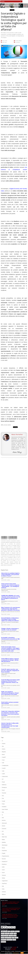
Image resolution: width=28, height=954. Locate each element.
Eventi (3, 790)
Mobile (3, 839)
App (3, 746)
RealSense (4, 864)
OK (22, 952)
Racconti (4, 858)
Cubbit (3, 773)
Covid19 (3, 768)
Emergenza (4, 787)
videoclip (4, 891)
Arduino (3, 749)
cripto (3, 771)
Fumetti (3, 801)
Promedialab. (14, 947)
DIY (3, 779)
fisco (3, 795)
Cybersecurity (5, 776)
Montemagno (4, 845)
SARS (3, 867)
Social (3, 872)
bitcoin (3, 754)
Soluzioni (4, 875)
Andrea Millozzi (19, 40)
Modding (4, 842)
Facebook (4, 792)
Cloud (3, 760)
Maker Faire (4, 836)
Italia (3, 42)
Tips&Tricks (4, 883)
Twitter (2, 927)
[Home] (10, 5)
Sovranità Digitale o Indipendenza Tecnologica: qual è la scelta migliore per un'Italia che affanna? (14, 21)
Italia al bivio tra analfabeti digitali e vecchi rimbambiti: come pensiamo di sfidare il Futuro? (10, 903)
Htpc (3, 812)
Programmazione (5, 856)
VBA (3, 886)
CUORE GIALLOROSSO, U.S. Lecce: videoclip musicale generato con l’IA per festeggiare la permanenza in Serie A (10, 916)
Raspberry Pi (4, 861)
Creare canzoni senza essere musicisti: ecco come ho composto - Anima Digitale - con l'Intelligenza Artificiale (11, 909)
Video (3, 889)
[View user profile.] (6, 440)
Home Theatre (5, 809)
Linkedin (7, 927)
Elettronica (4, 784)
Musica (3, 847)
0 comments (17, 42)
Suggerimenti (4, 880)
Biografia (4, 751)
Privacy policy (13, 948)
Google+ (9, 927)
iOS (3, 831)
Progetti (3, 853)
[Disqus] (14, 477)
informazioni (16, 952)
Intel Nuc (4, 820)
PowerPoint (4, 850)
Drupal (3, 782)
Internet (3, 825)
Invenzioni (4, 828)
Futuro (5, 42)
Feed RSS (14, 927)
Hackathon (4, 806)
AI (2, 740)
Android (3, 743)
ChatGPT (4, 757)
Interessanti (4, 823)
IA (2, 814)
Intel (3, 817)
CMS (3, 762)
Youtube (12, 927)
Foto (3, 798)
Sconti (3, 869)
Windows (4, 894)
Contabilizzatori (5, 765)
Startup (3, 878)
